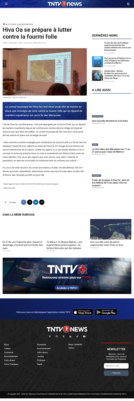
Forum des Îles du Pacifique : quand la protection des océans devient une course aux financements (117, 46)
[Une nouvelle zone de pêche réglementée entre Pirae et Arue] (110, 229)
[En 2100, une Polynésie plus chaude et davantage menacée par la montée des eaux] (23, 229)
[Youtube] (84, 336)
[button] (128, 4)
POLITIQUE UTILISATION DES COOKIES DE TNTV (109, 394)
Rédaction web (9, 188)
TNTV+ (71, 348)
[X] (29, 202)
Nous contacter (75, 344)
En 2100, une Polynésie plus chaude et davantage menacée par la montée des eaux (23, 245)
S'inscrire (116, 373)
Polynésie (12, 24)
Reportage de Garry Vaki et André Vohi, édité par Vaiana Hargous (31, 184)
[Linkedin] (35, 202)
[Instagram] (57, 336)
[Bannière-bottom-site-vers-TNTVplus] (67, 293)
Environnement (26, 24)
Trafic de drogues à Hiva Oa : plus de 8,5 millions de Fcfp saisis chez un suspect (110, 183)
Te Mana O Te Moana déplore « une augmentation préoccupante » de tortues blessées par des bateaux (64, 245)
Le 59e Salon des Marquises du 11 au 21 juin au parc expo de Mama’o (111, 150)
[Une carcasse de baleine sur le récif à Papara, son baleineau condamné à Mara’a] (97, 61)
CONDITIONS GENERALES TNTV (79, 394)
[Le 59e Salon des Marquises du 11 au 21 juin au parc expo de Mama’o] (111, 137)
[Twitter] (63, 336)
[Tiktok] (77, 336)
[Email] (41, 202)
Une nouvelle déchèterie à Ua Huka (110, 121)
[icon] (4, 24)
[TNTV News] (67, 329)
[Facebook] (23, 202)
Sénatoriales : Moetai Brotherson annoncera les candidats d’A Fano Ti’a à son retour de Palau (117, 74)
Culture (95, 144)
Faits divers (96, 175)
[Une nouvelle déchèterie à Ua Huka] (111, 109)
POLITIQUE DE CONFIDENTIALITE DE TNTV (52, 394)
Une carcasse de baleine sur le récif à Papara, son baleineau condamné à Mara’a (117, 60)
